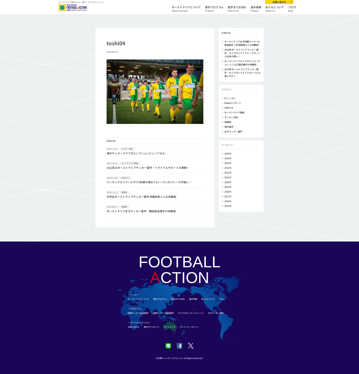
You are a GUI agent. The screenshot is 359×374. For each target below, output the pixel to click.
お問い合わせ (279, 2)
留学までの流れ (237, 9)
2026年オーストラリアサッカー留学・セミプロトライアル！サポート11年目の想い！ (242, 53)
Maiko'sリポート (232, 103)
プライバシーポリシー (189, 326)
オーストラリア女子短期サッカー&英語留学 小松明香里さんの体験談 (241, 43)
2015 (226, 206)
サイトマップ (169, 326)
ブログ (292, 9)
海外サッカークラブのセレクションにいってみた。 (137, 153)
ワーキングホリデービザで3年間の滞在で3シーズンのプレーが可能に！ (149, 182)
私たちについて (274, 9)
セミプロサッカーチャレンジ (191, 312)
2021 (226, 177)
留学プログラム (214, 9)
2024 (226, 163)
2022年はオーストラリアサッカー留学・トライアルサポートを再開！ (148, 167)
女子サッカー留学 (233, 131)
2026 (226, 153)
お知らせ (228, 107)
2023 (226, 167)
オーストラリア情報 (234, 112)
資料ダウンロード (151, 326)
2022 (226, 172)
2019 (226, 187)
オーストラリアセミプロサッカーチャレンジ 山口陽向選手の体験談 (242, 62)
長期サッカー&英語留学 (163, 312)
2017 (226, 196)
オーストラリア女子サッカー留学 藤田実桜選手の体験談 (141, 211)
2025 (226, 158)
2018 (226, 191)
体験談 (227, 122)
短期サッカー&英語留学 (138, 312)
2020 (226, 182)
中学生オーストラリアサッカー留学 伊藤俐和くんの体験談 (141, 196)
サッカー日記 (231, 117)
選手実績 (256, 9)
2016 (226, 201)
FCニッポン (230, 98)
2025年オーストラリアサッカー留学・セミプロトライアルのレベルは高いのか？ (242, 73)
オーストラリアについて (186, 9)
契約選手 (228, 126)
